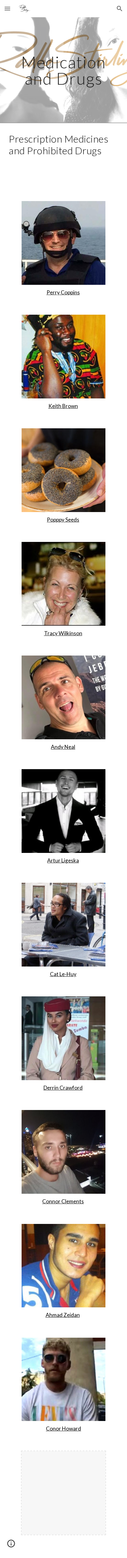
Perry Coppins (63, 292)
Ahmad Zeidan (63, 1315)
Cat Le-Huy (63, 974)
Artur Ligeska (63, 860)
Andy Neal (63, 747)
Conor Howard (63, 1428)
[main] (63, 70)
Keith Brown (63, 406)
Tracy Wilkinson (63, 633)
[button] (7, 8)
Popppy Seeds (63, 519)
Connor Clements (63, 1201)
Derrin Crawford (63, 1087)
